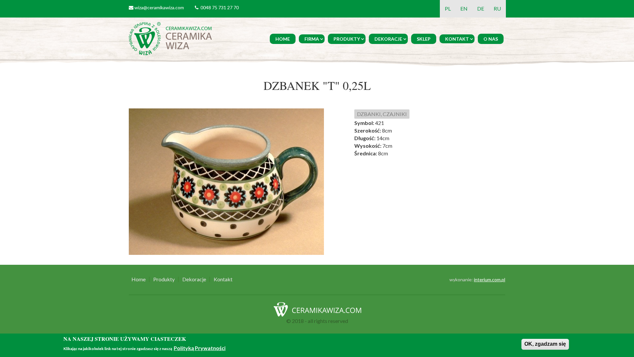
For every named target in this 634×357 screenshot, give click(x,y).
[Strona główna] (171, 38)
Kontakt (457, 39)
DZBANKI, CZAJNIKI (382, 114)
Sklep (424, 39)
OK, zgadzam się (545, 344)
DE (480, 8)
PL (448, 8)
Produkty (347, 39)
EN (464, 8)
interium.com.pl (489, 279)
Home (282, 39)
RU (497, 8)
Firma (311, 39)
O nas (490, 39)
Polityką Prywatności (200, 348)
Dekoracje (388, 39)
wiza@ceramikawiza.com (159, 7)
